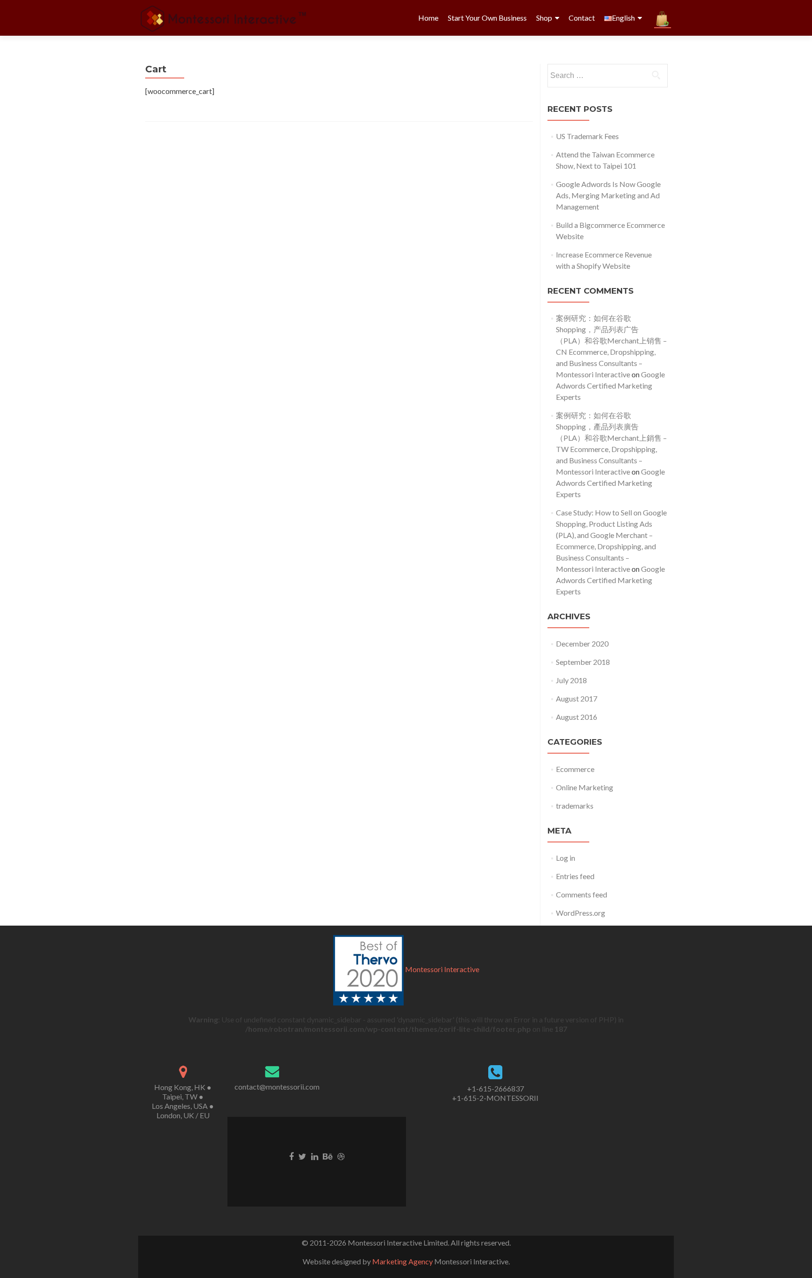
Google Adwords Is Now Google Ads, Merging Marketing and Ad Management (608, 195)
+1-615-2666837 (495, 1088)
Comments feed (581, 894)
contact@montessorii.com (277, 1086)
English (623, 17)
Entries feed (575, 876)
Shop (544, 17)
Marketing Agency (402, 1261)
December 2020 (582, 643)
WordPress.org (580, 912)
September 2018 (583, 661)
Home (428, 17)
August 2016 (576, 716)
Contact (582, 17)
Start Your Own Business (487, 17)
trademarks (574, 805)
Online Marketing (584, 787)
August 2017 (576, 698)
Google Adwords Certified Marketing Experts (610, 385)
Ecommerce (575, 768)
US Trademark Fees (587, 136)
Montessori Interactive (442, 969)
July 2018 (571, 680)
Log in (565, 857)
